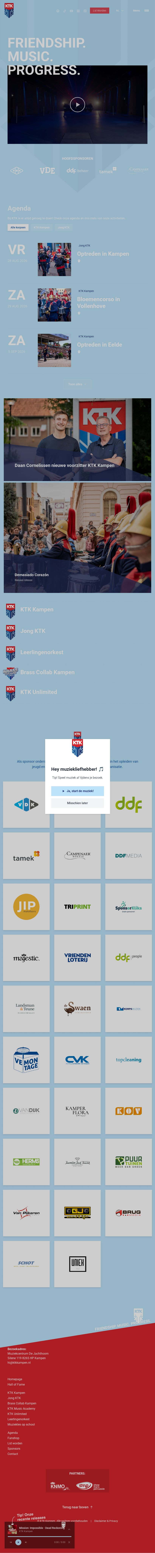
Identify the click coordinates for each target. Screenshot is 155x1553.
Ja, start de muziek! (80, 791)
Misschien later (77, 803)
